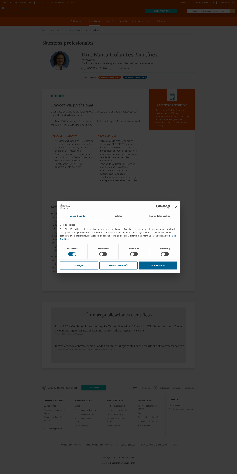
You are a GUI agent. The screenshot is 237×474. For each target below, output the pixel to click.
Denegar (79, 265)
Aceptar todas (158, 265)
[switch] (103, 254)
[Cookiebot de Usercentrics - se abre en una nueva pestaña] (158, 207)
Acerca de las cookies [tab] (159, 216)
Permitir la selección (118, 265)
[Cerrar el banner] (176, 207)
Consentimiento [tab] (77, 216)
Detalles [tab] (118, 216)
